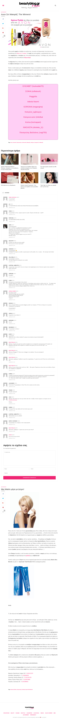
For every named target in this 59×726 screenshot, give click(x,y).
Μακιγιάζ (28, 142)
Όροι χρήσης (6, 713)
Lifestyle (23, 713)
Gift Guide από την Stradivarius (8, 185)
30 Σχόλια (7, 192)
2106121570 (30, 673)
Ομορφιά (36, 142)
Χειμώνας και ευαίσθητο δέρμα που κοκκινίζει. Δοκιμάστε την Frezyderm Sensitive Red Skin (29, 168)
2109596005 (25, 675)
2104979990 (27, 679)
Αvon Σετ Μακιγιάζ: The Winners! (16, 14)
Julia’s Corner (48, 713)
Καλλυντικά (24, 142)
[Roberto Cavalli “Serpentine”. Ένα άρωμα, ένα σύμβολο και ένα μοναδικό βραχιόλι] (29, 177)
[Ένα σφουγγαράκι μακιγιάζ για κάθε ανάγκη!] (49, 159)
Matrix (15, 689)
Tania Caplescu (12, 197)
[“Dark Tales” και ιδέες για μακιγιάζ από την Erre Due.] (49, 177)
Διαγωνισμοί (3, 12)
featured (14, 142)
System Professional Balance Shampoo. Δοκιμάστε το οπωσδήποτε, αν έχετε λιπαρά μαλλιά (10, 168)
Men (55, 713)
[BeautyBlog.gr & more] (29, 5)
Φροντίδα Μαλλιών (29, 689)
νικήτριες (32, 142)
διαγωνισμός (19, 142)
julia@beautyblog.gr (13, 400)
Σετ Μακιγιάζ (40, 142)
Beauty (12, 713)
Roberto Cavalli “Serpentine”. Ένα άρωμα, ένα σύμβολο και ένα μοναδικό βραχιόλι (29, 187)
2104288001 (25, 681)
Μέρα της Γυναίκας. (22, 53)
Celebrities (29, 713)
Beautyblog (12, 342)
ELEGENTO (44, 717)
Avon (12, 142)
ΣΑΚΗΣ (10, 434)
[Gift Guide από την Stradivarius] (10, 177)
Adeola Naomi (12, 291)
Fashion (17, 713)
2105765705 (28, 677)
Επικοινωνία (33, 714)
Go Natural (36, 713)
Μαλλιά (23, 689)
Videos (42, 713)
